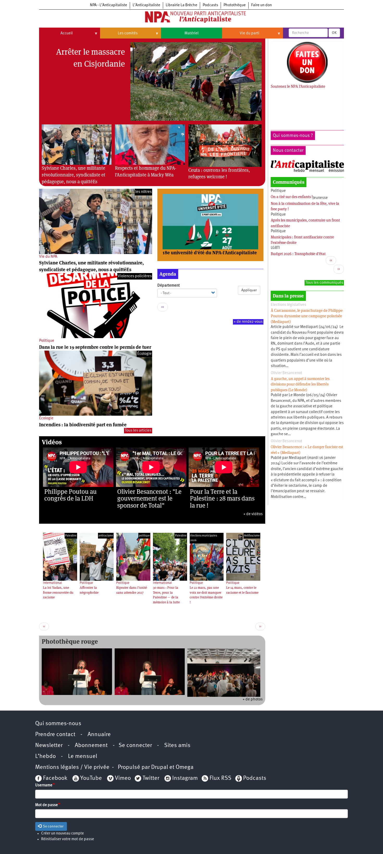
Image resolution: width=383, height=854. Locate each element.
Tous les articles (138, 431)
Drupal (159, 767)
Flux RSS (220, 778)
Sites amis (177, 746)
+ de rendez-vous (248, 322)
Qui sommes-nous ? (293, 135)
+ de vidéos (253, 514)
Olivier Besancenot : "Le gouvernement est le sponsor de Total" (149, 498)
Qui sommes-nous (58, 724)
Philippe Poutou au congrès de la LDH (70, 495)
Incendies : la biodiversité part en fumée (83, 425)
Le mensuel (82, 757)
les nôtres (143, 192)
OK (334, 33)
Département (168, 286)
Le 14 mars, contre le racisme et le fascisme (242, 590)
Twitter (151, 778)
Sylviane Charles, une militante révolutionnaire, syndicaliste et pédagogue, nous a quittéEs (73, 174)
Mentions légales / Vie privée (72, 767)
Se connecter (135, 746)
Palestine (71, 535)
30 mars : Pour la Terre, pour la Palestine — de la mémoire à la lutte (166, 594)
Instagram (185, 778)
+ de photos (253, 699)
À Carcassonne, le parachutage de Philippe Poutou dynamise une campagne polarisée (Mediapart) (307, 316)
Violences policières (135, 276)
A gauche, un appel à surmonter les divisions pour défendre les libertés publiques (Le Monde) (300, 384)
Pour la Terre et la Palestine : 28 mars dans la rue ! (222, 498)
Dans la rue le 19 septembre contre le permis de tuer (95, 347)
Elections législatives (288, 305)
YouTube (90, 778)
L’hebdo (45, 757)
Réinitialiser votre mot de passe (67, 839)
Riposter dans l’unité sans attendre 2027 (131, 590)
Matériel (191, 33)
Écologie (46, 418)
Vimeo (123, 778)
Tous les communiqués (324, 283)
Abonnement (91, 746)
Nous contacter (288, 150)
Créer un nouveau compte (62, 834)
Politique (46, 341)
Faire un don (261, 5)
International (52, 583)
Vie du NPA (48, 257)
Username (43, 785)
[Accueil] (191, 18)
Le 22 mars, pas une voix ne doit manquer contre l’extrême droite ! (206, 594)
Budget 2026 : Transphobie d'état (298, 253)
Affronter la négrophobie (89, 590)
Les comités (119, 35)
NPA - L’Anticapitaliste (108, 5)
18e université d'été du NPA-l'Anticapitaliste (210, 253)
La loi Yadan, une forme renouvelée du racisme (58, 592)
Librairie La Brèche (181, 5)
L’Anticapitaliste (146, 5)
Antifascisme (252, 535)
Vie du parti (240, 35)
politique (144, 535)
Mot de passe (46, 805)
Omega (185, 767)
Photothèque (235, 5)
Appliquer (249, 290)
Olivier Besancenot (286, 373)
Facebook (54, 778)
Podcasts (210, 5)
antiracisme (105, 535)
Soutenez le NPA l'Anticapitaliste (298, 86)
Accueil (56, 35)
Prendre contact (55, 735)
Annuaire (99, 735)
